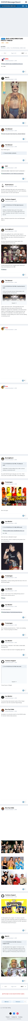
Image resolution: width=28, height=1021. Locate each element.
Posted (11, 60)
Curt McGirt (8, 521)
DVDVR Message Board (10, 2)
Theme (7, 1017)
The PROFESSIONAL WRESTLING (18, 48)
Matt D (7, 77)
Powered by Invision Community (14, 1018)
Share (7, 1001)
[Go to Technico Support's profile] (2, 200)
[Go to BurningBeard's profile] (2, 230)
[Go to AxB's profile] (2, 167)
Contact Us (14, 1017)
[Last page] (26, 53)
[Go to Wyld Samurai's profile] (2, 185)
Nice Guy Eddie (9, 709)
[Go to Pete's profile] (2, 328)
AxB (6, 166)
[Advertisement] (14, 23)
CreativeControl (21, 286)
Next (23, 53)
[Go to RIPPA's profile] (2, 59)
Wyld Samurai (9, 184)
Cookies (20, 1017)
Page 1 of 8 (14, 53)
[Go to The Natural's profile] (2, 129)
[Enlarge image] (12, 63)
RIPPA (3, 46)
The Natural (8, 129)
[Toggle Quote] (3, 205)
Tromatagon (8, 482)
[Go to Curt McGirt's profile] (2, 522)
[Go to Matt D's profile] (2, 78)
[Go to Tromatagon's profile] (2, 483)
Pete (17, 666)
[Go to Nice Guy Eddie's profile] (2, 710)
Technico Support (10, 199)
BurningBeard (9, 229)
